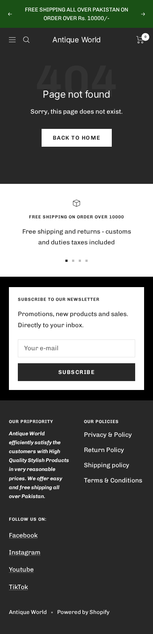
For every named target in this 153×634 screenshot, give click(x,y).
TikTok (18, 587)
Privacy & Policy (108, 434)
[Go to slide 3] (80, 261)
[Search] (26, 39)
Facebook (23, 535)
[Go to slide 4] (86, 261)
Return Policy (104, 449)
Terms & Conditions (113, 480)
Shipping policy (106, 465)
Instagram (24, 552)
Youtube (21, 569)
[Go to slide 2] (73, 261)
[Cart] (140, 39)
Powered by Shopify (83, 612)
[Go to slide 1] (66, 261)
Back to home (77, 137)
